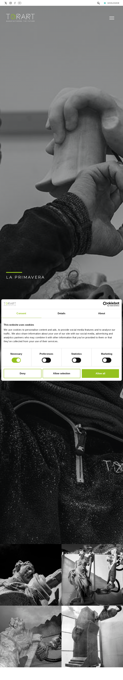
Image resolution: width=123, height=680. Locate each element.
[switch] (46, 360)
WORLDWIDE (113, 3)
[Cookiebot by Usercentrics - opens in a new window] (105, 304)
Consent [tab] (21, 313)
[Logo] (20, 18)
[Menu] (111, 18)
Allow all (100, 373)
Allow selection (61, 373)
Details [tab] (62, 313)
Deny (22, 373)
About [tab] (101, 313)
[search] (98, 3)
